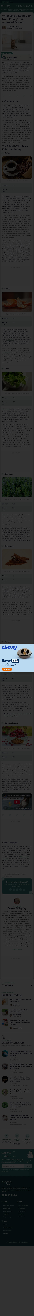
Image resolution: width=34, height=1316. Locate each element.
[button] (31, 646)
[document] (17, 658)
